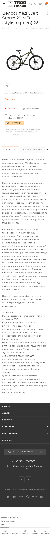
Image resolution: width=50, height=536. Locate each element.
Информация (10, 433)
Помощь (7, 440)
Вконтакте (22, 479)
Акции (6, 413)
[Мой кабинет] (40, 4)
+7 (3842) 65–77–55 (25, 461)
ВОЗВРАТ (7, 420)
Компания (8, 427)
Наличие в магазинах (34, 150)
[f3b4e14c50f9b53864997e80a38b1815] (25, 56)
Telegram (28, 479)
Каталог (7, 406)
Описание (10, 150)
